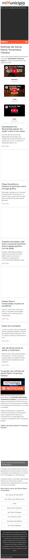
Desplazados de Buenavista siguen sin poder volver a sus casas (13, 129)
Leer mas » (5, 146)
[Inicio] (1, 8)
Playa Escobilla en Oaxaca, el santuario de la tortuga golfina (14, 186)
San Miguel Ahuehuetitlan (14, 495)
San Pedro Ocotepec (14, 512)
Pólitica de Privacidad (6, 557)
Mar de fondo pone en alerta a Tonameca (12, 349)
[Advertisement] (14, 24)
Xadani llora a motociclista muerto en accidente (13, 303)
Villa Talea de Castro (14, 517)
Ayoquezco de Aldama (14, 521)
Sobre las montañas (11, 326)
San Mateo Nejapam (14, 525)
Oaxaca (6, 8)
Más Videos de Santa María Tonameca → (13, 463)
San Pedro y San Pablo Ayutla (14, 499)
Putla (14, 503)
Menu (4, 41)
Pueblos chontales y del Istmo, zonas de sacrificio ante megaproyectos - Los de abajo (14, 245)
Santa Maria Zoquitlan (14, 508)
